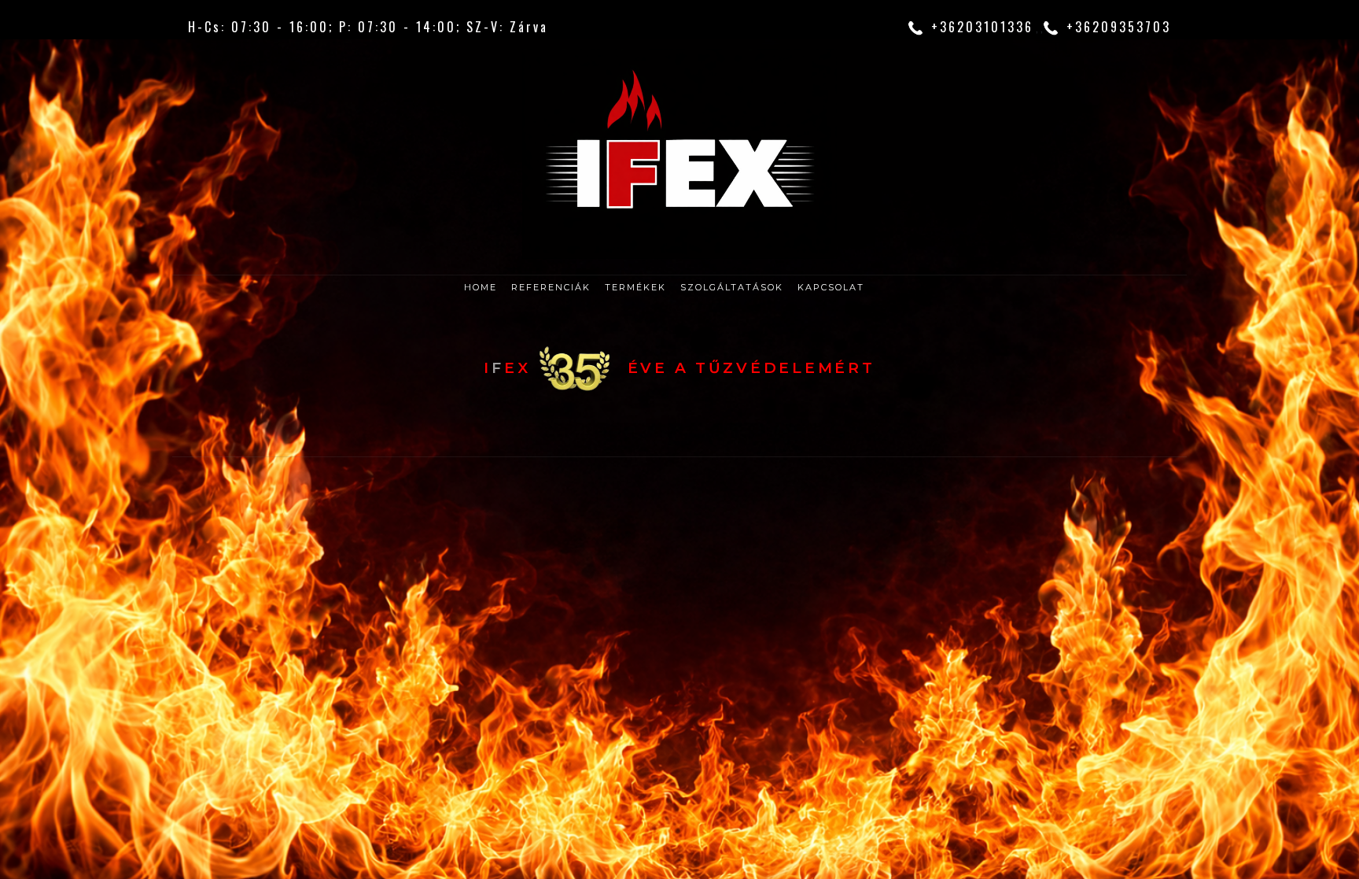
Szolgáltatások (731, 287)
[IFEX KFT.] (679, 154)
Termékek (635, 287)
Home (480, 287)
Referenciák (551, 287)
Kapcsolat (830, 287)
